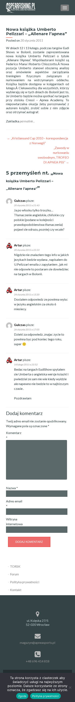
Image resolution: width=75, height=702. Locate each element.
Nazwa (12, 488)
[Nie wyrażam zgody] (70, 687)
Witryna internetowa (14, 521)
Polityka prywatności (24, 582)
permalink (27, 121)
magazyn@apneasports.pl (37, 642)
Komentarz (13, 435)
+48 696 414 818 (37, 661)
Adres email (14, 503)
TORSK (15, 566)
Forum (14, 574)
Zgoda (22, 696)
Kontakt (15, 590)
